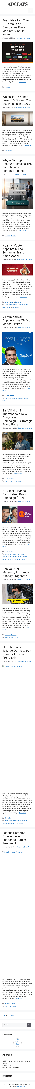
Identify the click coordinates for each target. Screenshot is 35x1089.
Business (7, 87)
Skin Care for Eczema (17, 823)
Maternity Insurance (11, 637)
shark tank (15, 307)
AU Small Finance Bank (12, 554)
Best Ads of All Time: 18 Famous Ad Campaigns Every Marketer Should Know (16, 27)
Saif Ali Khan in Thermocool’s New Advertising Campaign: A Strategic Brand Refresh (17, 417)
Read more (22, 82)
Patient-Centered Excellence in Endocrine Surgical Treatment (14, 838)
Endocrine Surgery (11, 1006)
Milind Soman (6, 307)
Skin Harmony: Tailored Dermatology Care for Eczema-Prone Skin (16, 652)
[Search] (29, 1025)
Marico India (9, 398)
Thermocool (17, 481)
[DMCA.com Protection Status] (7, 1077)
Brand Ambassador (11, 304)
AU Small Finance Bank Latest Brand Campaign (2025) (14, 494)
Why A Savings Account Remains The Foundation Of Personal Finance (17, 165)
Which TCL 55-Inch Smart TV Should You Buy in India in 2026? (16, 100)
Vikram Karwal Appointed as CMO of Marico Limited (16, 320)
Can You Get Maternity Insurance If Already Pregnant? (17, 572)
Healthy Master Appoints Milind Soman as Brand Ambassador (13, 251)
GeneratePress (20, 1086)
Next (13, 1015)
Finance (13, 236)
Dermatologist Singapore (13, 820)
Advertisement (9, 302)
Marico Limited (18, 398)
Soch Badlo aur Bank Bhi (18, 559)
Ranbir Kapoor (16, 556)
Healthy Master (23, 304)
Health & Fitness (10, 1003)
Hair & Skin (8, 818)
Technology (8, 150)
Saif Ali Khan (9, 481)
